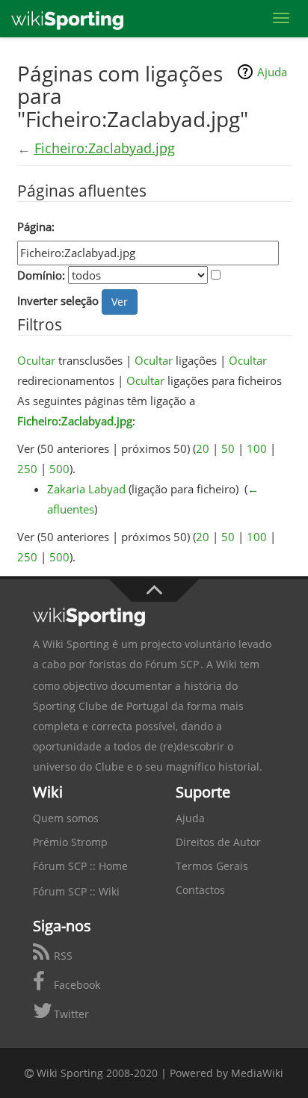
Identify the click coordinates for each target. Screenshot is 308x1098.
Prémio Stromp (70, 842)
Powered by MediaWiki (226, 1073)
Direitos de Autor (218, 842)
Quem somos (66, 818)
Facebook (75, 985)
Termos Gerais (212, 866)
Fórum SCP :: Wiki (76, 891)
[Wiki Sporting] (67, 18)
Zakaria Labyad (86, 488)
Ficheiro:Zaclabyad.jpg (104, 148)
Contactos (200, 890)
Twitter (70, 1014)
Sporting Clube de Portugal (100, 706)
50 (228, 448)
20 (202, 448)
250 (27, 468)
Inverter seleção (58, 300)
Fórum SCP (172, 664)
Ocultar (36, 360)
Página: (36, 226)
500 (59, 468)
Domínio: (41, 275)
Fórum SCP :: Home (80, 866)
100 (257, 448)
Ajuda (272, 71)
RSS (62, 956)
